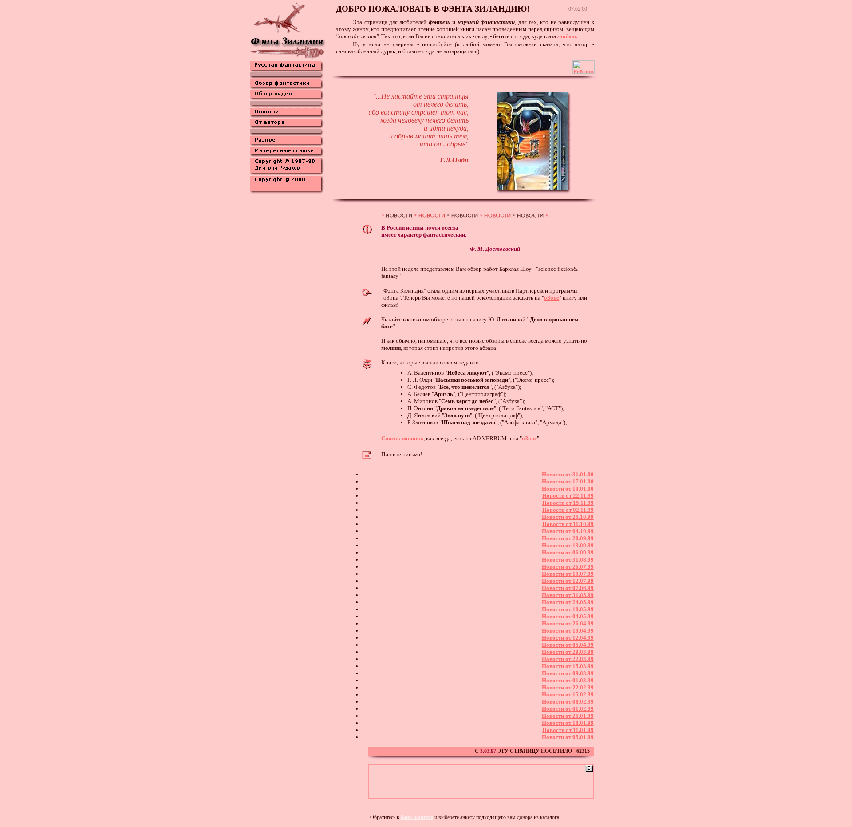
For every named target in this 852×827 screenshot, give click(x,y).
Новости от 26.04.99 (568, 623)
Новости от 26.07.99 (568, 566)
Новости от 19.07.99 (568, 573)
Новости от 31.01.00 (568, 474)
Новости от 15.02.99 (568, 694)
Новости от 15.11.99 (568, 502)
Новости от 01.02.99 (568, 708)
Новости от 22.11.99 (568, 495)
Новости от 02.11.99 (568, 509)
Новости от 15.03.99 (568, 666)
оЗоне (529, 438)
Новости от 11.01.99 (568, 730)
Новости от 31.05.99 (568, 595)
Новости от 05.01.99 (568, 737)
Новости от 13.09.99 (568, 545)
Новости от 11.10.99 (568, 524)
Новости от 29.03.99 (568, 652)
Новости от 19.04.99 (568, 630)
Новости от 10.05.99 (568, 609)
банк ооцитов (417, 817)
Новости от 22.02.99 (568, 687)
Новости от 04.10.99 (568, 531)
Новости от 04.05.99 (568, 616)
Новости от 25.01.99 (568, 715)
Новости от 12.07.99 (568, 581)
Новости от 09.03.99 (568, 673)
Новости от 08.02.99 (568, 701)
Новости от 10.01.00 (568, 488)
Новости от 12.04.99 (568, 637)
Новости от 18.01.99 (568, 723)
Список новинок (402, 438)
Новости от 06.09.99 (568, 552)
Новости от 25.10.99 (568, 517)
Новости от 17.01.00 (568, 481)
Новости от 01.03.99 (568, 680)
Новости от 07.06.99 (568, 588)
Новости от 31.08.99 (568, 559)
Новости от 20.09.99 (568, 538)
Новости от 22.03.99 (568, 659)
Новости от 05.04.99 (568, 644)
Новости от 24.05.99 (568, 602)
